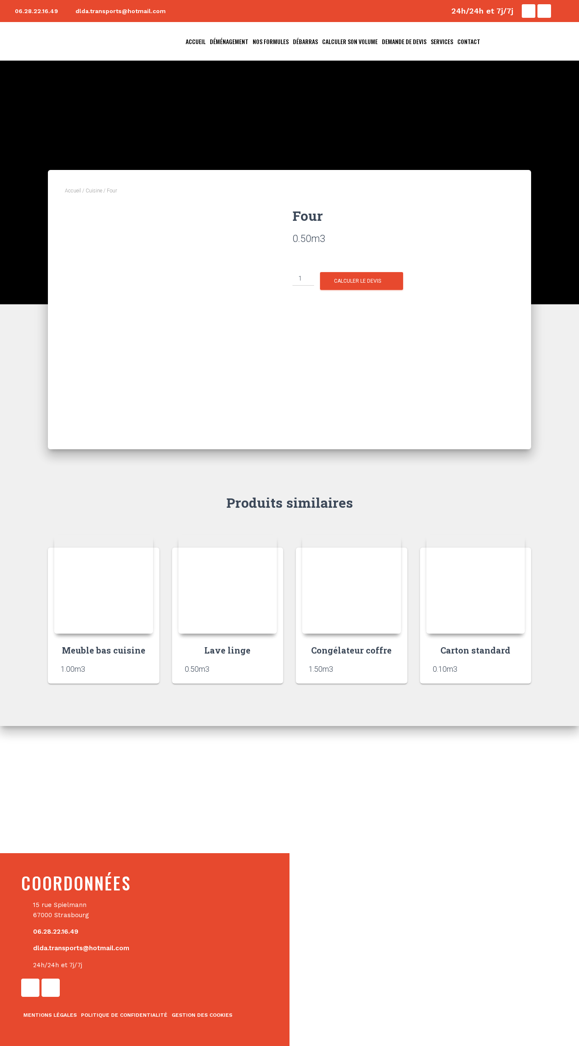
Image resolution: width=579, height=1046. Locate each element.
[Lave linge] (227, 584)
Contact (468, 41)
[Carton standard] (475, 584)
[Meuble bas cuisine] (103, 584)
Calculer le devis (357, 281)
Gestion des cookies (202, 1015)
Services (442, 41)
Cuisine (94, 191)
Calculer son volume (350, 41)
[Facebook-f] (528, 11)
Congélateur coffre (351, 650)
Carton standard (475, 650)
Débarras (305, 41)
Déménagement (229, 41)
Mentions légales (50, 1015)
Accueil (196, 41)
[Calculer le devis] (142, 669)
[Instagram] (544, 11)
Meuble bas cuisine (103, 650)
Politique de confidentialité (124, 1015)
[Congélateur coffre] (351, 584)
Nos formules (271, 41)
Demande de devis (404, 41)
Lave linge (227, 650)
